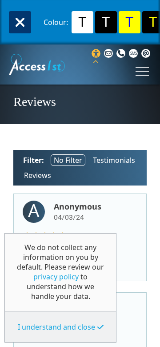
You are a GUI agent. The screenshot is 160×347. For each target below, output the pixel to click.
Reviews (37, 175)
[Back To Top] (148, 336)
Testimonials (114, 160)
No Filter (68, 160)
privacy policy (56, 277)
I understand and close (56, 327)
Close (20, 22)
